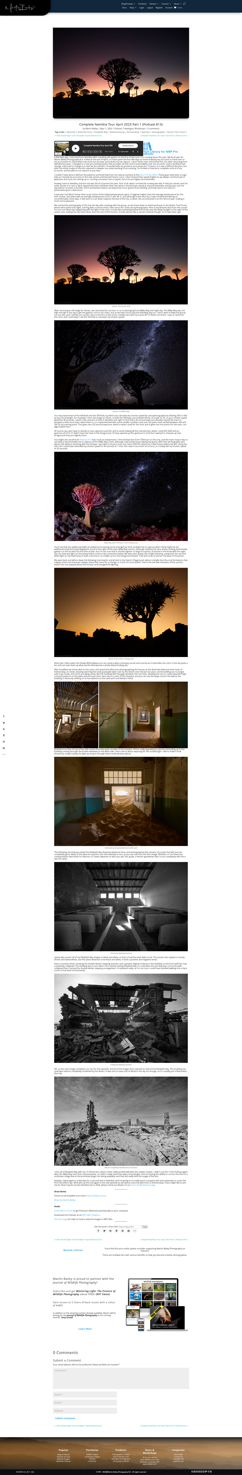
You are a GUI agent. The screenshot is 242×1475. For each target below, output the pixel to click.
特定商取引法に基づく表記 (25, 1472)
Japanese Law (178, 1461)
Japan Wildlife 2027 (150, 1464)
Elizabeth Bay (101, 132)
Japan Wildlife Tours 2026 (149, 1459)
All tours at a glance (149, 1457)
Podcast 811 (85, 439)
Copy (145, 1227)
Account (168, 8)
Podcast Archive (63, 1457)
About (176, 4)
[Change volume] (100, 151)
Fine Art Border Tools (121, 1457)
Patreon (152, 4)
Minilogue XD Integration (121, 1459)
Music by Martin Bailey (64, 1200)
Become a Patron (73, 1250)
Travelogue (128, 128)
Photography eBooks (121, 1461)
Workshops (139, 128)
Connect (165, 4)
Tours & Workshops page (143, 1185)
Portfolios (142, 4)
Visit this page (60, 1219)
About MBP (178, 1454)
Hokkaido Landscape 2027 (150, 1462)
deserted (71, 132)
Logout (150, 8)
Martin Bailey (91, 128)
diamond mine (85, 132)
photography (158, 132)
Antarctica (92, 1461)
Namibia (146, 132)
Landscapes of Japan (92, 1457)
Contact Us (178, 1457)
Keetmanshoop (117, 132)
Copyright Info (178, 1459)
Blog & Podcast (63, 1454)
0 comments (153, 128)
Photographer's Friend (121, 1454)
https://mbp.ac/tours (97, 1195)
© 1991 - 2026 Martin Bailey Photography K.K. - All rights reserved (121, 1472)
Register (159, 8)
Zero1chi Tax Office (149, 174)
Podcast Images (63, 1459)
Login (141, 8)
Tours (124, 8)
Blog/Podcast (127, 4)
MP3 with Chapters (91, 1215)
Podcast (118, 128)
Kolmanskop (133, 132)
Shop (132, 8)
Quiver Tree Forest (176, 132)
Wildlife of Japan (92, 1454)
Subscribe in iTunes (63, 1210)
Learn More (85, 1328)
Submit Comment (65, 1418)
